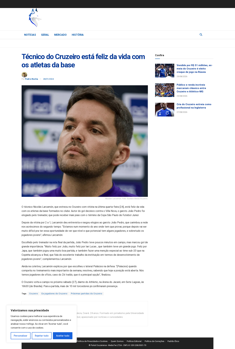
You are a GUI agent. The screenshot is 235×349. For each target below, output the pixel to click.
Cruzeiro (33, 294)
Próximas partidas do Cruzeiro (86, 294)
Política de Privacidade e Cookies (92, 341)
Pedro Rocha (31, 79)
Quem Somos (117, 341)
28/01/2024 (48, 79)
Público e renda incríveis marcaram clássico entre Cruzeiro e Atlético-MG (191, 88)
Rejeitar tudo (42, 335)
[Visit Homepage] (52, 18)
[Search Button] (201, 35)
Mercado (60, 34)
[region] (41, 324)
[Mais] (210, 34)
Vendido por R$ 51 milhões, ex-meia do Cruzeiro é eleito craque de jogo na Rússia (194, 68)
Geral (45, 34)
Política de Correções (154, 341)
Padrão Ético (173, 341)
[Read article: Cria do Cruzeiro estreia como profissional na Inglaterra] (164, 109)
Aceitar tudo (62, 335)
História (78, 34)
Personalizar (20, 335)
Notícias (30, 34)
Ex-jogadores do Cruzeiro (54, 294)
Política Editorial (134, 341)
